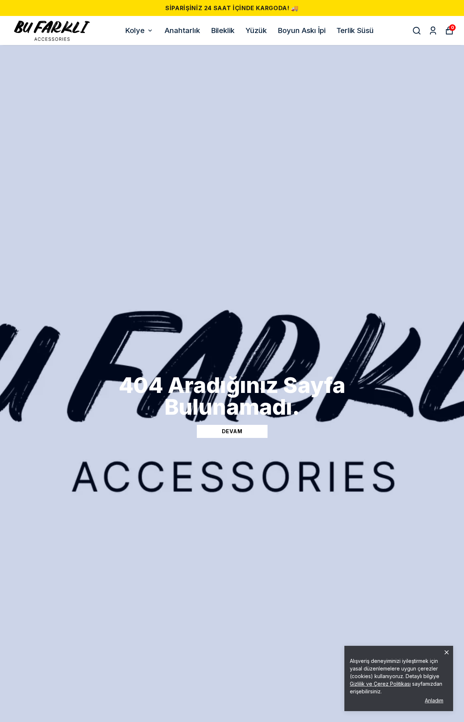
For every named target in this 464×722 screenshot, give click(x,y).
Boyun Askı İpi (302, 30)
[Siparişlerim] (433, 30)
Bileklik (223, 30)
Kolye (135, 30)
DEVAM (232, 431)
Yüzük (256, 30)
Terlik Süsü (355, 30)
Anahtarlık (182, 30)
